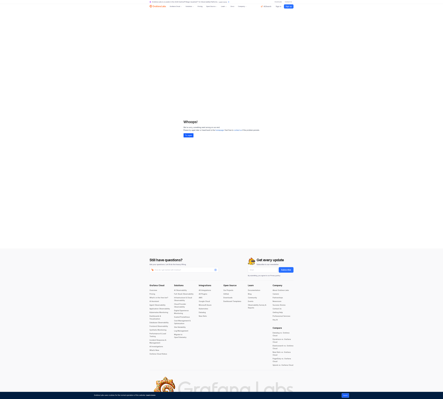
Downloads (227, 298)
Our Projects (228, 290)
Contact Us (277, 309)
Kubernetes (203, 309)
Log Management (181, 331)
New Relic (203, 316)
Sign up (289, 6)
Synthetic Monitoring (158, 330)
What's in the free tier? (159, 298)
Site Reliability (180, 327)
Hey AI (275, 320)
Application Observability (160, 309)
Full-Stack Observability (183, 294)
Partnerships (278, 298)
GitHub (226, 294)
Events (250, 301)
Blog (249, 294)
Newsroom (277, 301)
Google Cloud (204, 301)
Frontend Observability (159, 326)
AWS (200, 298)
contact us (238, 130)
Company (241, 6)
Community (252, 298)
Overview (153, 290)
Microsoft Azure (205, 305)
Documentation (254, 290)
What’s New (154, 350)
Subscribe (286, 270)
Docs (232, 6)
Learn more (150, 395)
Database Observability (159, 322)
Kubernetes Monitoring (159, 312)
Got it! (345, 395)
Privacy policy (275, 275)
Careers (276, 294)
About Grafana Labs (281, 290)
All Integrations (205, 290)
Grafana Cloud (175, 6)
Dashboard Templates (232, 301)
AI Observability (180, 290)
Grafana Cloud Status (158, 354)
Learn (223, 6)
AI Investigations (156, 346)
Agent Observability (157, 305)
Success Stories (279, 305)
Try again (188, 135)
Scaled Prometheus (182, 317)
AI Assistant (154, 301)
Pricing (200, 6)
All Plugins (203, 294)
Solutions (189, 6)
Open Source (211, 6)
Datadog (202, 312)
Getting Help (278, 312)
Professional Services (281, 316)
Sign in (278, 6)
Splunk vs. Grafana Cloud (283, 365)
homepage (220, 130)
